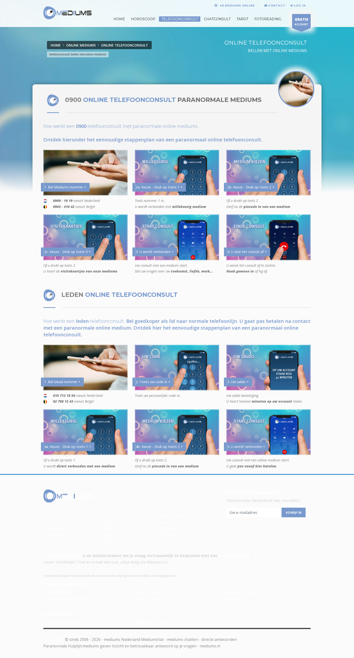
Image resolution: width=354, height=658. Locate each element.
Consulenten (56, 614)
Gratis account (56, 522)
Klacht (48, 542)
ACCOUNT (301, 21)
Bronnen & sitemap (64, 584)
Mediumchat (231, 598)
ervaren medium (234, 555)
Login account (114, 522)
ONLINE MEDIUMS (81, 45)
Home (56, 45)
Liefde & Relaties (58, 592)
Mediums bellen (173, 509)
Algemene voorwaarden (122, 535)
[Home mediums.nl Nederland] (67, 13)
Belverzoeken (171, 515)
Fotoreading (267, 19)
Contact (166, 529)
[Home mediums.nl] (67, 496)
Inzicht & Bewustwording (242, 592)
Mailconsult (111, 515)
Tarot (242, 19)
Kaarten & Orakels (147, 598)
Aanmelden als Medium (64, 622)
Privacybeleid (55, 535)
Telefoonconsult (179, 19)
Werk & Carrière (146, 592)
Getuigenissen (56, 529)
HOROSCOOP (143, 19)
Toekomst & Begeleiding (65, 598)
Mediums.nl (53, 639)
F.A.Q (105, 529)
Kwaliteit (167, 522)
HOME (119, 19)
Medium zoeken (115, 509)
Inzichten (109, 542)
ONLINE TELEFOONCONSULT (124, 45)
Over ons (167, 542)
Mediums (51, 509)
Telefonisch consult (62, 555)
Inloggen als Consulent (152, 622)
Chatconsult (217, 19)
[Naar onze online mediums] (296, 89)
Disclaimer (168, 535)
